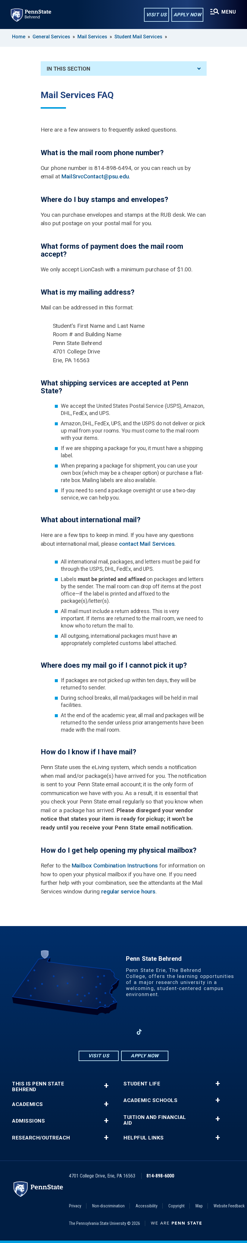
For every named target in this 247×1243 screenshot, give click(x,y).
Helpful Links (144, 1138)
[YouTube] (155, 1032)
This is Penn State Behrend (38, 1086)
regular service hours (128, 891)
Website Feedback (229, 1205)
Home (18, 37)
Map (199, 1205)
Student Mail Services (138, 37)
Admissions (28, 1121)
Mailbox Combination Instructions (115, 865)
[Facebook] (92, 1032)
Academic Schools (150, 1100)
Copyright (176, 1205)
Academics (27, 1104)
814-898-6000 (160, 1176)
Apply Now (188, 15)
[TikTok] (139, 1032)
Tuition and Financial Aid (155, 1120)
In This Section (68, 69)
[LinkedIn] (123, 1032)
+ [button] (106, 1086)
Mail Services (92, 37)
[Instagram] (108, 1032)
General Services (51, 37)
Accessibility (147, 1205)
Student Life (142, 1084)
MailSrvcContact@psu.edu (95, 176)
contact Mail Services (146, 543)
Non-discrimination (108, 1205)
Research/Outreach (41, 1138)
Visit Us (156, 15)
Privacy (75, 1205)
